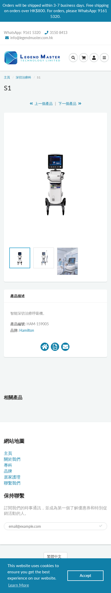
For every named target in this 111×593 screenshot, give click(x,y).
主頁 (7, 77)
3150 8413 (58, 32)
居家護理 (12, 476)
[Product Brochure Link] (55, 347)
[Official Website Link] (45, 347)
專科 (8, 464)
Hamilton (26, 330)
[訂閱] (100, 526)
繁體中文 (54, 556)
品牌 (8, 470)
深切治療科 (23, 77)
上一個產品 (43, 103)
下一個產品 (67, 103)
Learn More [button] (18, 584)
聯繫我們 (12, 482)
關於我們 (12, 459)
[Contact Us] (65, 347)
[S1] (55, 181)
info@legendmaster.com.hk (31, 37)
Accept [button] (85, 575)
